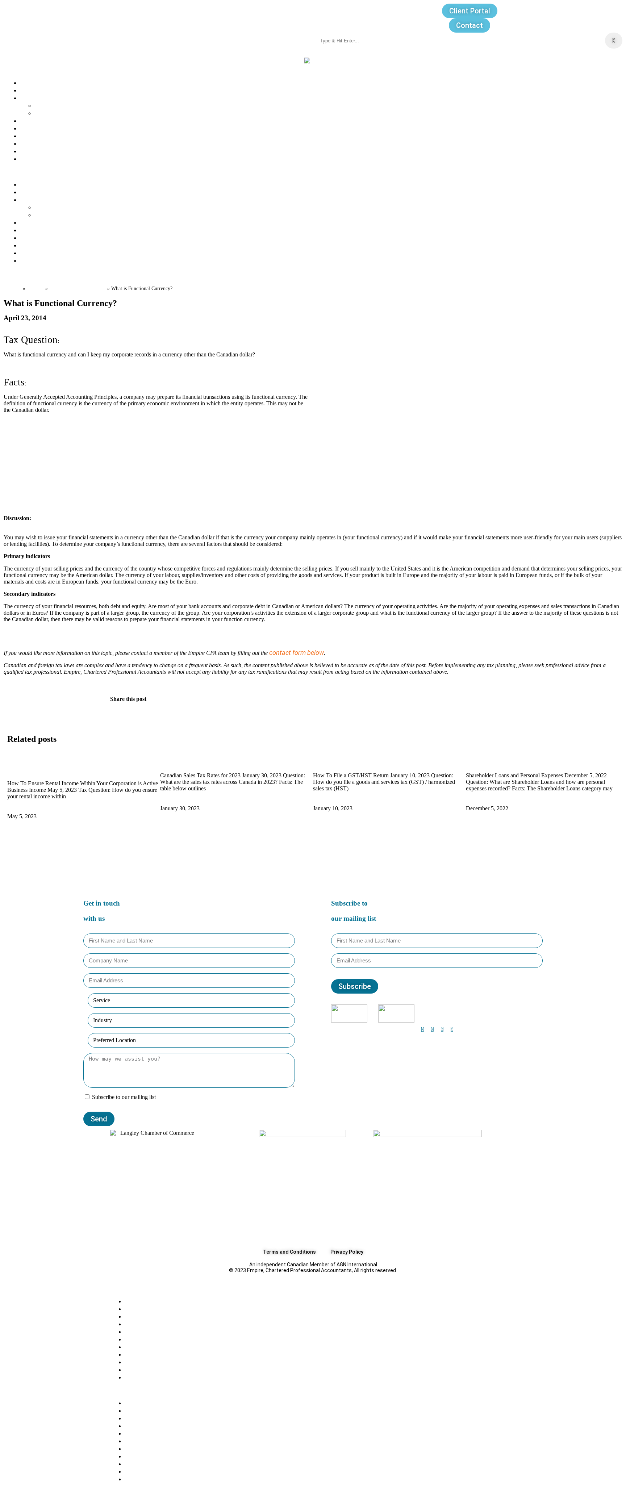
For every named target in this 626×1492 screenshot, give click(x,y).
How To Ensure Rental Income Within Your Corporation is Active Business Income (68, 765)
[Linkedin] (442, 1029)
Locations (34, 135)
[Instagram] (432, 1029)
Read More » (25, 809)
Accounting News (151, 1339)
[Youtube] (451, 1029)
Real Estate (141, 1369)
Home (12, 288)
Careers (31, 128)
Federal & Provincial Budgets (166, 1354)
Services (47, 105)
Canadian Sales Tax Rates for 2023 (211, 761)
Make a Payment (44, 158)
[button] (313, 171)
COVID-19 (139, 1331)
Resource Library (44, 143)
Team (28, 90)
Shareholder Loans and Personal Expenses (528, 761)
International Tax (149, 1377)
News (28, 120)
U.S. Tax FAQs (144, 1324)
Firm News (140, 1362)
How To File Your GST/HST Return (362, 761)
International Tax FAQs (158, 1316)
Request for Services (50, 151)
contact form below (296, 652)
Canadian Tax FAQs (77, 288)
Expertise (33, 97)
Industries (49, 113)
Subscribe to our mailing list (124, 1097)
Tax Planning (143, 1346)
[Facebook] (422, 1029)
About (29, 82)
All (128, 1301)
